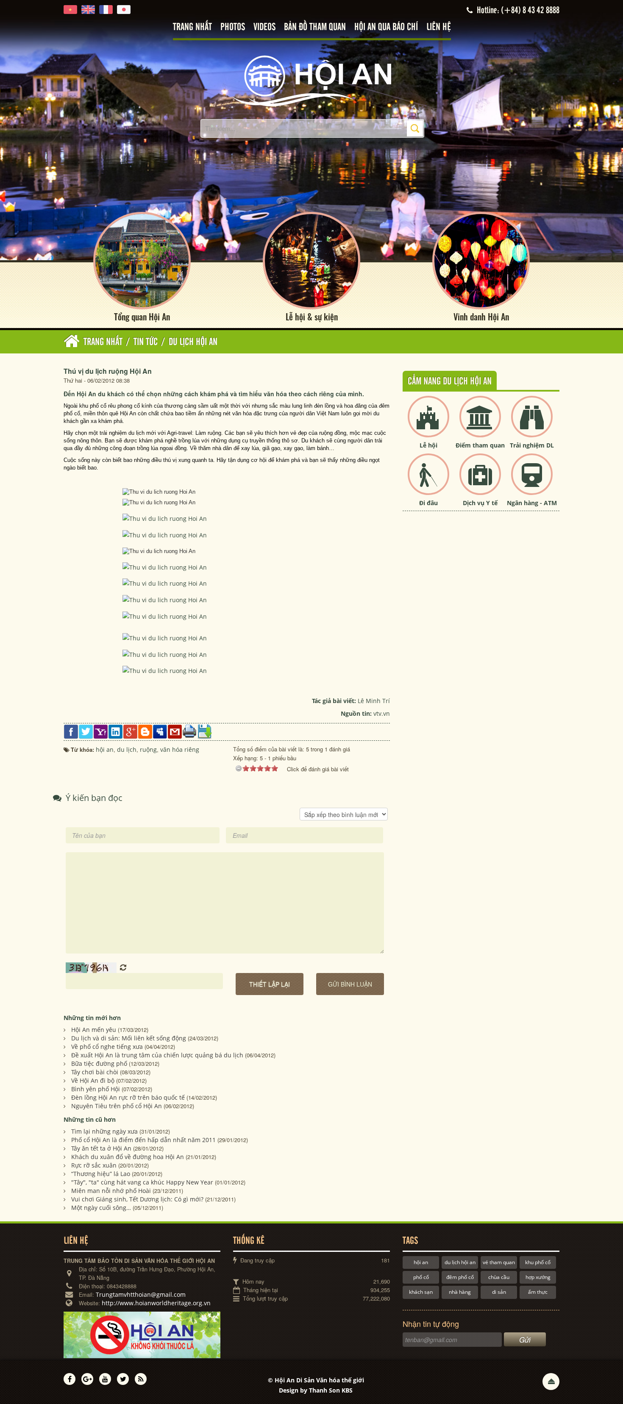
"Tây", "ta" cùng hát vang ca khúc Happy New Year (142, 1182)
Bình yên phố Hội (95, 1089)
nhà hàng (460, 1292)
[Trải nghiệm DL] (532, 424)
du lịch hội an (460, 1262)
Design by (316, 1390)
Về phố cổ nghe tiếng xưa (107, 1047)
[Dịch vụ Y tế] (480, 481)
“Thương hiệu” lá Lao (100, 1174)
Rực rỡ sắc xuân (94, 1165)
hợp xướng (538, 1277)
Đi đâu (428, 503)
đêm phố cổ (460, 1277)
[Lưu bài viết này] (204, 731)
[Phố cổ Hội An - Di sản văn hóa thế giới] (311, 80)
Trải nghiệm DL (532, 445)
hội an (421, 1262)
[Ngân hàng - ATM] (532, 481)
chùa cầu (498, 1277)
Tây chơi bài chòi (94, 1072)
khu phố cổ (538, 1262)
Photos (232, 27)
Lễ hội (428, 445)
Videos (264, 27)
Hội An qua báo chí (386, 27)
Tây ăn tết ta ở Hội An (101, 1148)
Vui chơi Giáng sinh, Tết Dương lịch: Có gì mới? (137, 1199)
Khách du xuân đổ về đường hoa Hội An (127, 1157)
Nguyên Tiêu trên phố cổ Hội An (116, 1106)
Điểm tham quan (480, 445)
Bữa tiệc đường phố (99, 1063)
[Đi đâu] (428, 481)
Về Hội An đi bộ (92, 1080)
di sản (499, 1292)
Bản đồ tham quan (315, 27)
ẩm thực (538, 1292)
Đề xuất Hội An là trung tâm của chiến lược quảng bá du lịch (157, 1055)
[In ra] (189, 730)
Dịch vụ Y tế (480, 503)
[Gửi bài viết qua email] (174, 731)
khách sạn (421, 1292)
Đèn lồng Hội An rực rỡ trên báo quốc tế (128, 1097)
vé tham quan (499, 1262)
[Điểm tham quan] (480, 424)
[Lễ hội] (428, 424)
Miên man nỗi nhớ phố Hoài (111, 1191)
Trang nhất (192, 27)
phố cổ (421, 1277)
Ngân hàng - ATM (532, 503)
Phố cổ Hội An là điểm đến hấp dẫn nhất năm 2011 (143, 1140)
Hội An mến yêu (93, 1030)
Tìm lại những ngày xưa (104, 1131)
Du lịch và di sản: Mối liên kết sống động (128, 1038)
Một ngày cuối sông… (101, 1208)
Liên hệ (438, 27)
